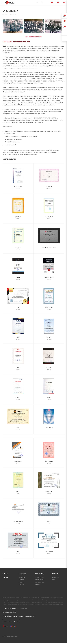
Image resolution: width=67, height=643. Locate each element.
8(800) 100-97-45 (10, 608)
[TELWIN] (18, 356)
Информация (39, 573)
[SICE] (18, 416)
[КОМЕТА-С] (49, 480)
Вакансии (21, 584)
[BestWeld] (49, 175)
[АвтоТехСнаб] (49, 205)
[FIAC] (18, 326)
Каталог (5, 573)
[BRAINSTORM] (49, 265)
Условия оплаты (39, 577)
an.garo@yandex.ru (10, 612)
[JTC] (18, 296)
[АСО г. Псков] (49, 296)
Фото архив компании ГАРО (33, 36)
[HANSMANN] (49, 540)
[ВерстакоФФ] (18, 175)
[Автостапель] (49, 450)
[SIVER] (18, 540)
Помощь (55, 573)
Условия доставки (39, 579)
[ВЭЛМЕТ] (49, 326)
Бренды (5, 577)
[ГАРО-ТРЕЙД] (49, 416)
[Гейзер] (18, 265)
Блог (53, 579)
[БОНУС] (18, 235)
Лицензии (21, 582)
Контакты (21, 579)
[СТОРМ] (49, 356)
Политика (37, 584)
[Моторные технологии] (49, 235)
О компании (22, 577)
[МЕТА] (18, 480)
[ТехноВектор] (18, 450)
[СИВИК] (18, 386)
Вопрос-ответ (55, 577)
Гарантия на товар (39, 582)
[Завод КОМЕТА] (18, 510)
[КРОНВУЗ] (18, 205)
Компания (22, 573)
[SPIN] (49, 510)
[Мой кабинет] (46, 2)
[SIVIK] (49, 386)
